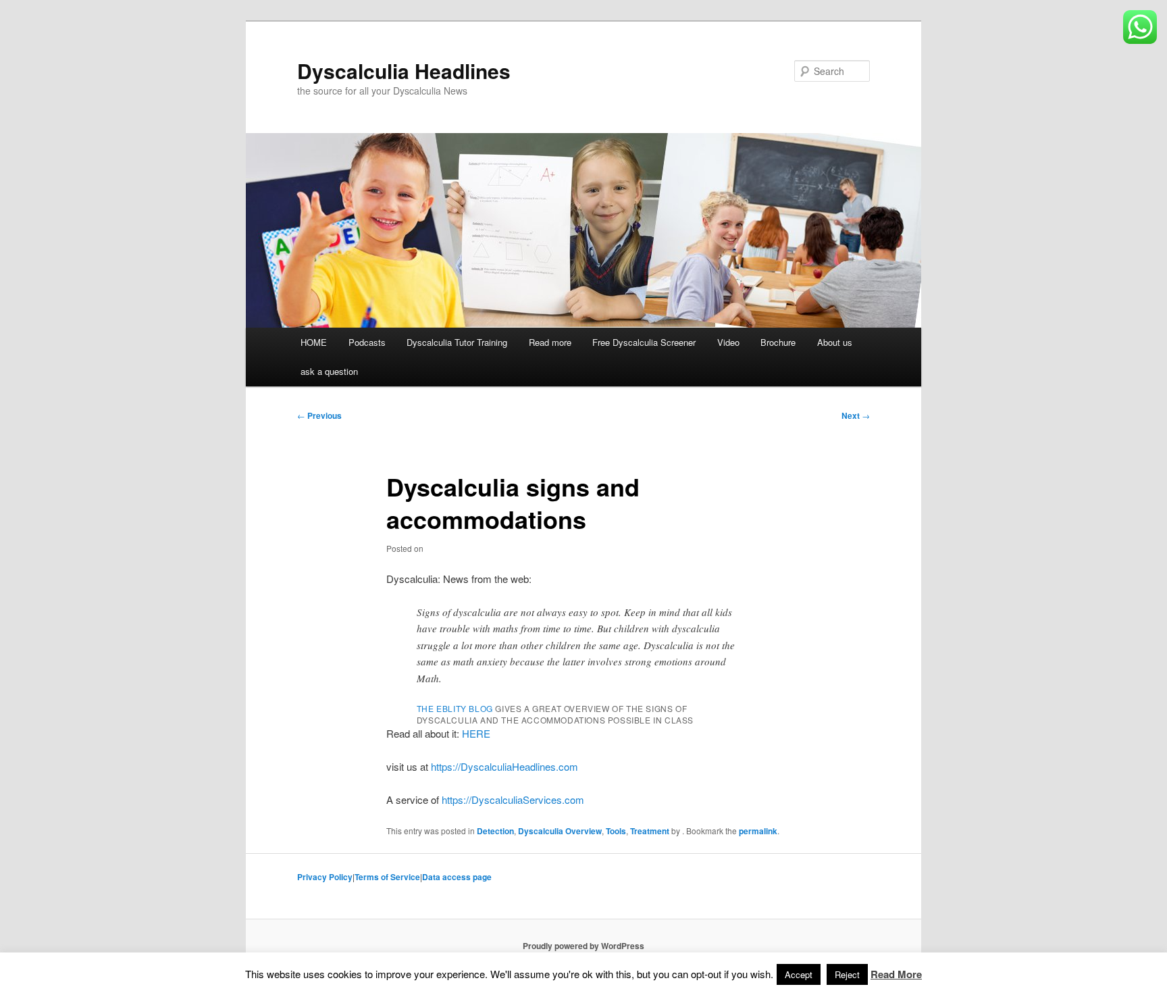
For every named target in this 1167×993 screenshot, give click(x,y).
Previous (319, 415)
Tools (616, 831)
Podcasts (367, 342)
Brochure (778, 342)
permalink (758, 831)
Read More (896, 974)
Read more (550, 342)
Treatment (649, 831)
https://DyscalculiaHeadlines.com (504, 766)
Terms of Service (387, 877)
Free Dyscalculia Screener (644, 342)
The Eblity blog (455, 708)
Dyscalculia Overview (560, 831)
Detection (495, 831)
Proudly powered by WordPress (583, 946)
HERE (476, 733)
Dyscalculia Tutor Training (457, 342)
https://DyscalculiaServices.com (513, 799)
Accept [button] (798, 974)
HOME (314, 342)
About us (834, 342)
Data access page (457, 877)
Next (855, 415)
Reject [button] (847, 974)
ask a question (329, 371)
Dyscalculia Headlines (404, 70)
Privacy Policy (325, 877)
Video (728, 342)
